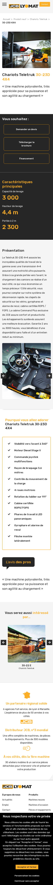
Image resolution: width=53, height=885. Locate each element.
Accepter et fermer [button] (27, 867)
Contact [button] (44, 4)
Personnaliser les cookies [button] (27, 876)
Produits (33, 795)
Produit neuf (20, 19)
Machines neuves (37, 800)
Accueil (6, 19)
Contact (6, 810)
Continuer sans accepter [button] (27, 881)
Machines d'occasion (38, 805)
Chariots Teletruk (38, 19)
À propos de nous (11, 795)
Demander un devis (26, 129)
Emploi (5, 805)
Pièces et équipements (40, 810)
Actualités (7, 800)
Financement (26, 158)
